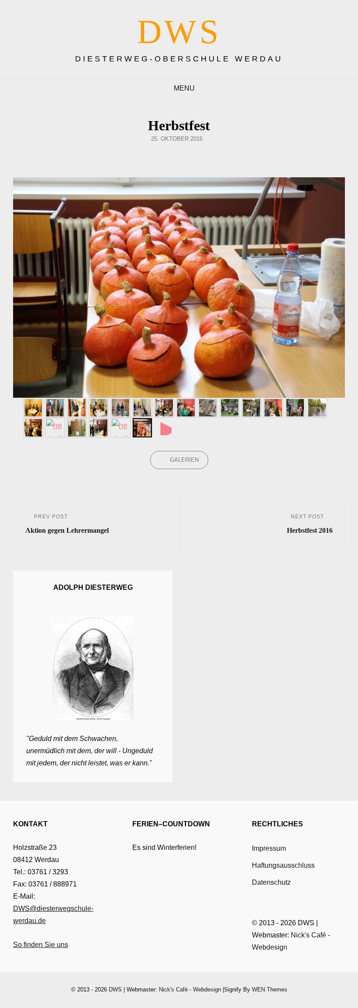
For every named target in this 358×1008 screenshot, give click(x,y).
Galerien (184, 460)
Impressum (269, 848)
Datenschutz (271, 882)
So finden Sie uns (40, 944)
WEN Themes (269, 989)
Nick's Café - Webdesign (190, 989)
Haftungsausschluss (283, 865)
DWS (179, 32)
